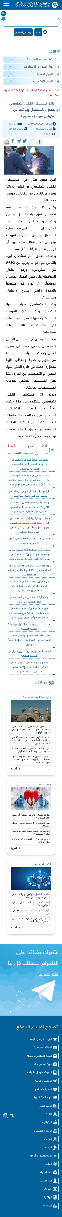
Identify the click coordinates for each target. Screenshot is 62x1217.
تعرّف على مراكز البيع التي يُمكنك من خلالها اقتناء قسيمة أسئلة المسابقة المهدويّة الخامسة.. (29, 464)
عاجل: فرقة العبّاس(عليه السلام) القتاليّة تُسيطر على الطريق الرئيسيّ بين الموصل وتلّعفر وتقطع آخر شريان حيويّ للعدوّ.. (29, 613)
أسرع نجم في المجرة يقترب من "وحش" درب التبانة (31, 920)
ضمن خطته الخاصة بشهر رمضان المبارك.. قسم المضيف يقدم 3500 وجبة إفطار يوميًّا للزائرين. (29, 640)
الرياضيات (47, 1197)
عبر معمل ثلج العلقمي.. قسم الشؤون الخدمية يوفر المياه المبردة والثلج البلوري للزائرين (31, 729)
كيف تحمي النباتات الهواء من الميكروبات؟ (31, 904)
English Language (41, 1156)
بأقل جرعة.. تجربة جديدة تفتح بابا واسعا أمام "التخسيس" (31, 832)
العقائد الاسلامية (43, 1047)
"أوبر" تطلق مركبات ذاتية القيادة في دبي (31, 912)
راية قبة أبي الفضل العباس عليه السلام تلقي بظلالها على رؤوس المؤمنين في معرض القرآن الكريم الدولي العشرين (29, 507)
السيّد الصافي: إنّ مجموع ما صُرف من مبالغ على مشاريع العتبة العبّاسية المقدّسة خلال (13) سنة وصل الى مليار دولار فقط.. (29, 480)
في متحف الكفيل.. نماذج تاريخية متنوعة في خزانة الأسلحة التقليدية (31, 750)
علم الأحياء (46, 1189)
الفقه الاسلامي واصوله (39, 1056)
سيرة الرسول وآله (43, 1064)
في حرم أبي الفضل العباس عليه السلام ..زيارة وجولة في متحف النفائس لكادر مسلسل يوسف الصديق (29, 586)
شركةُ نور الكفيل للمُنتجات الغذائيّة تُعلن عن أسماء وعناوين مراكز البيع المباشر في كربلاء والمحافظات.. (29, 570)
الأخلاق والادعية (43, 1081)
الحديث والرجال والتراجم (39, 1072)
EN (3, 13)
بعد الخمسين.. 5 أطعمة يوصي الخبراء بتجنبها (31, 825)
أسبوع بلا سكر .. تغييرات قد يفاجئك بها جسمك (31, 841)
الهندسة (47, 1205)
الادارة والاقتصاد (43, 1131)
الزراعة (48, 1164)
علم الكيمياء (46, 1181)
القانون (48, 1139)
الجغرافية (47, 1122)
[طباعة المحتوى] (6, 142)
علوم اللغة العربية (43, 1097)
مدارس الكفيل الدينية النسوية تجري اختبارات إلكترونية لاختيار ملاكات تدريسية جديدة (31, 759)
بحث (38, 32)
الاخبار (51, 51)
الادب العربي (45, 1106)
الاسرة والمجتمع (43, 1089)
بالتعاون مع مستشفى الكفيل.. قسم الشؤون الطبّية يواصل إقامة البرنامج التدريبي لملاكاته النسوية (29, 667)
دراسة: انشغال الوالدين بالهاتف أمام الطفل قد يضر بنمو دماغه (31, 896)
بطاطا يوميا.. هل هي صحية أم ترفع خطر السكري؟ (31, 816)
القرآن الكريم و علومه (41, 1039)
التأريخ (49, 1114)
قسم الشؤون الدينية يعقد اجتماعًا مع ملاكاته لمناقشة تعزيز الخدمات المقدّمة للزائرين (31, 740)
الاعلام (48, 1147)
